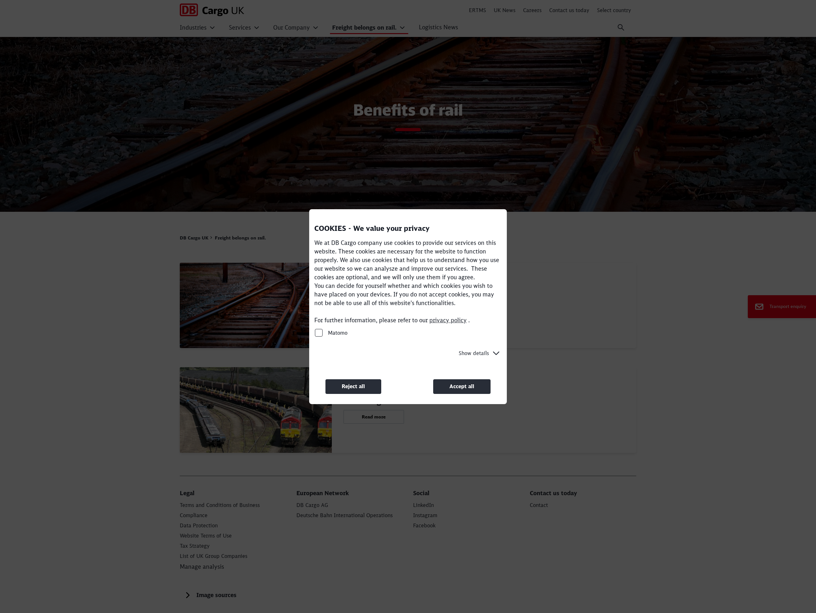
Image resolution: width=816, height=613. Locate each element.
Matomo (336, 332)
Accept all (461, 386)
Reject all (353, 386)
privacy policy (448, 320)
